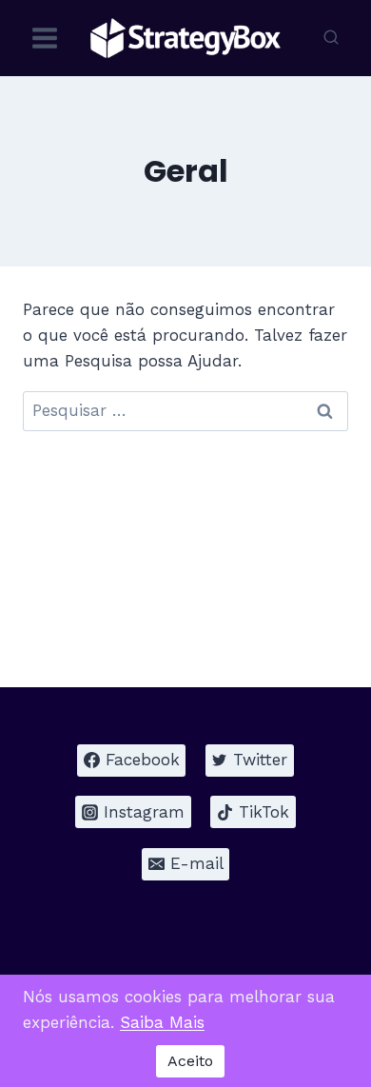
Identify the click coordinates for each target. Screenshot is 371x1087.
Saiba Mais (162, 1022)
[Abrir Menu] (45, 37)
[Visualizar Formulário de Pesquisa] (331, 38)
